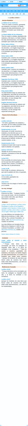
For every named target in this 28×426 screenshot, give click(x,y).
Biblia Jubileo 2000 (7, 67)
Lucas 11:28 (5, 168)
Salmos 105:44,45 (7, 150)
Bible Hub (20, 211)
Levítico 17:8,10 (6, 191)
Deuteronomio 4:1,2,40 (8, 129)
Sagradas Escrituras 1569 (9, 79)
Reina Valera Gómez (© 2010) (10, 234)
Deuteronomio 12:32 (7, 143)
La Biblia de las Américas (9, 23)
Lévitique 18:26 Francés (8, 208)
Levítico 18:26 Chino (13, 210)
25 (3, 243)
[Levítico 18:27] (26, 194)
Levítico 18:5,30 (6, 121)
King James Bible (7, 91)
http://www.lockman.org (16, 220)
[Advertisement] (14, 300)
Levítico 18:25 (5, 269)
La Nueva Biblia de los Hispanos (11, 34)
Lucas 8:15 (4, 158)
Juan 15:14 (4, 182)
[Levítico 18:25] (2, 194)
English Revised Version (9, 102)
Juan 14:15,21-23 (6, 175)
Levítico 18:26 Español (16, 206)
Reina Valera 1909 (7, 56)
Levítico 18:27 (5, 279)
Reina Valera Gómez (7, 44)
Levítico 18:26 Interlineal (8, 204)
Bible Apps (13, 211)
